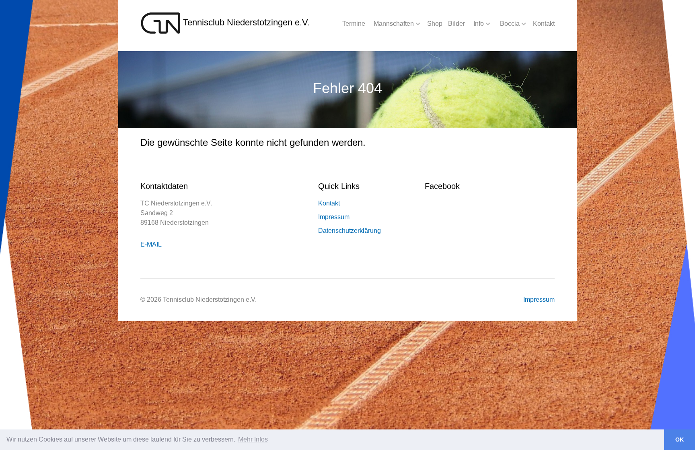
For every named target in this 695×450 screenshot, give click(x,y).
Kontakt (544, 23)
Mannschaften (394, 23)
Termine (353, 23)
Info (478, 23)
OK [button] (679, 439)
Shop (434, 23)
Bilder (456, 23)
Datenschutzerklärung (349, 230)
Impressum (334, 217)
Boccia (510, 23)
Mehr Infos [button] (253, 439)
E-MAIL (151, 244)
